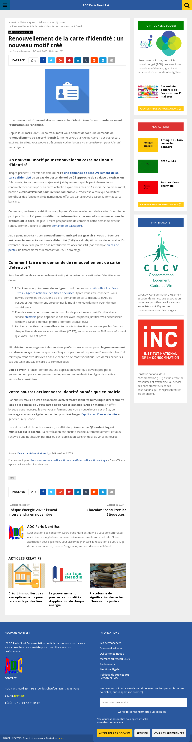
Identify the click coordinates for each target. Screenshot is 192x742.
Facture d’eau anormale (170, 184)
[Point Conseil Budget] (161, 56)
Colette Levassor (22, 51)
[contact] (19, 695)
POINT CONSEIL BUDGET (160, 25)
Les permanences (110, 643)
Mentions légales (110, 669)
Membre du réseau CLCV (115, 659)
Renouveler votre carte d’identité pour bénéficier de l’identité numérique (69, 460)
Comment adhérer (111, 648)
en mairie (30, 317)
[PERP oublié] (148, 166)
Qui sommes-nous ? (112, 653)
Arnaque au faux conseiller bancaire (172, 143)
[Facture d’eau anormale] (148, 187)
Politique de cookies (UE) (115, 674)
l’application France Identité (99, 414)
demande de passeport (67, 225)
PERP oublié (168, 161)
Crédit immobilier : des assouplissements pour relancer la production (25, 597)
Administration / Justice (20, 32)
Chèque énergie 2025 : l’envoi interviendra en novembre (32, 512)
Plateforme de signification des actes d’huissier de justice (107, 597)
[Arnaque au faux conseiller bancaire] (148, 145)
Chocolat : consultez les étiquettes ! (106, 512)
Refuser (142, 733)
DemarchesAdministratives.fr (32, 453)
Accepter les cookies (114, 733)
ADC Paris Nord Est (96, 5)
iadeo (61, 738)
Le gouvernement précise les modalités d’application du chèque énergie (67, 599)
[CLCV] (161, 290)
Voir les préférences (169, 733)
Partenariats (107, 664)
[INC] (161, 364)
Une (12, 478)
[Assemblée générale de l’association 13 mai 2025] (148, 91)
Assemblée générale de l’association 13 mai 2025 (171, 91)
